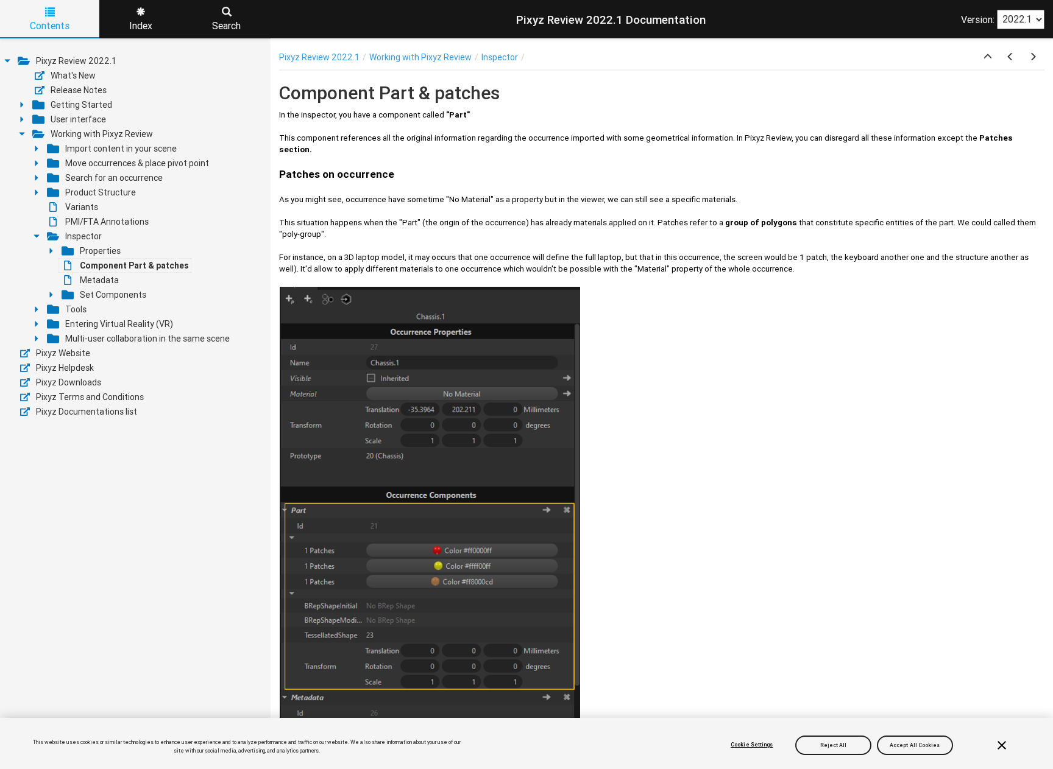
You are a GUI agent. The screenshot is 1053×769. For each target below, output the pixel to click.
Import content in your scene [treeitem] (121, 148)
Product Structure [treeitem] (100, 192)
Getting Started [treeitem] (81, 104)
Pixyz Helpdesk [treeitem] (65, 367)
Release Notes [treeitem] (79, 90)
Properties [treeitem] (100, 250)
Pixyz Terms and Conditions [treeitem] (90, 397)
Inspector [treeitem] (83, 236)
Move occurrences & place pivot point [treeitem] (137, 163)
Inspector (499, 57)
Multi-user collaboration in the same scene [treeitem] (147, 338)
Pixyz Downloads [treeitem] (68, 382)
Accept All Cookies (915, 744)
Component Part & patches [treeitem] (134, 265)
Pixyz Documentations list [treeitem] (86, 411)
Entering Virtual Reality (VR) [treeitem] (119, 323)
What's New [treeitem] (73, 75)
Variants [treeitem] (81, 207)
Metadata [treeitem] (99, 280)
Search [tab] (226, 25)
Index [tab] (140, 25)
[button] (987, 57)
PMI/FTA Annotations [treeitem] (107, 221)
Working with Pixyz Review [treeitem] (102, 133)
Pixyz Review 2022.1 (319, 57)
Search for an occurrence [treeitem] (114, 177)
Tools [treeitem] (76, 309)
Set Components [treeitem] (113, 294)
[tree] (135, 236)
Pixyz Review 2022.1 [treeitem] (76, 60)
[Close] (1001, 745)
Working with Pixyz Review (420, 57)
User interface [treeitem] (78, 119)
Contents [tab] (49, 25)
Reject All (833, 744)
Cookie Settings (752, 744)
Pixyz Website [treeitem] (63, 353)
